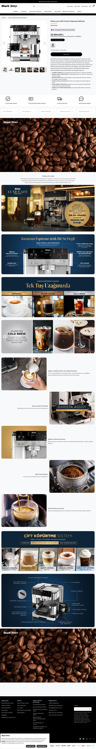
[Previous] (4, 43)
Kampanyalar (21, 712)
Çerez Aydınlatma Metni (39, 707)
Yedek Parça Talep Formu (8, 717)
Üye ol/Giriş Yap (84, 6)
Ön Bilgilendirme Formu (55, 708)
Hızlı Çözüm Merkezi (7, 712)
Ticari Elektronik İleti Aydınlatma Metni (82, 712)
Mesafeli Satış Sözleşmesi (56, 705)
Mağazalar (4, 715)
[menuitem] (16, 11)
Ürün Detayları (26, 111)
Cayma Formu (53, 710)
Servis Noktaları (21, 705)
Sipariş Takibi (77, 6)
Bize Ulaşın (4, 710)
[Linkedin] (87, 739)
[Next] (44, 43)
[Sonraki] (70, 1)
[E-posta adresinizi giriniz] (90, 709)
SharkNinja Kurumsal (7, 703)
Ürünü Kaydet (70, 6)
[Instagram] (80, 739)
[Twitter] (93, 739)
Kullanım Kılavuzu (65, 111)
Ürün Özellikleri (8, 111)
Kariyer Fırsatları (5, 705)
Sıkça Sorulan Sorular (23, 703)
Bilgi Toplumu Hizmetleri (24, 710)
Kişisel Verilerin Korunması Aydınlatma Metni (39, 719)
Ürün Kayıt (20, 708)
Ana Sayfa (3, 17)
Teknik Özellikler (46, 111)
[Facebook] (90, 739)
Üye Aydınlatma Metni (39, 704)
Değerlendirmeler (84, 111)
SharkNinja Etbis (6, 708)
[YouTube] (83, 739)
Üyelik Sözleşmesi (54, 703)
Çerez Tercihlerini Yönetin (56, 715)
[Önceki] (25, 1)
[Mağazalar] (90, 6)
